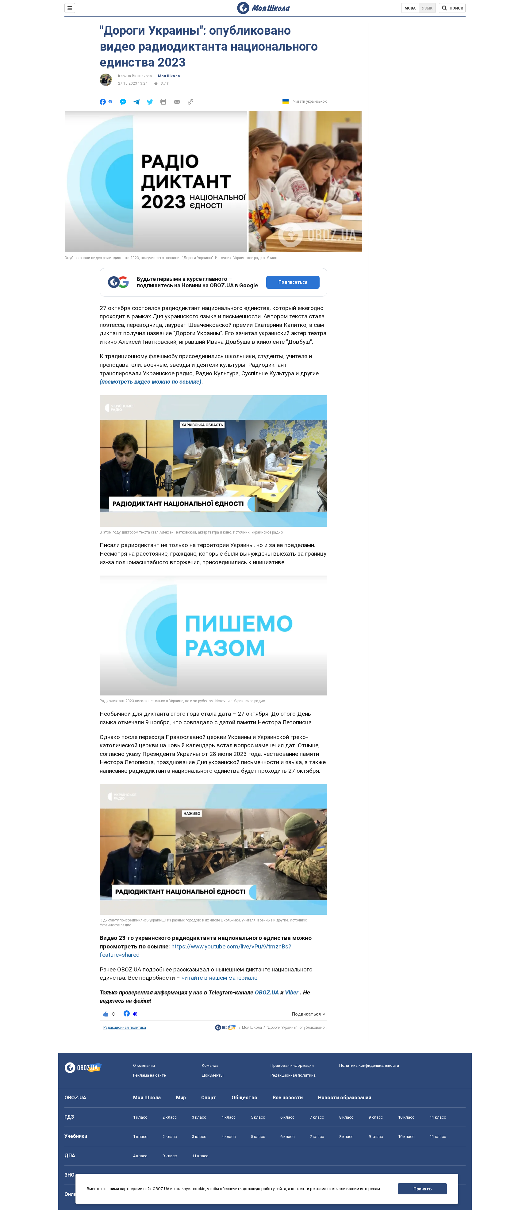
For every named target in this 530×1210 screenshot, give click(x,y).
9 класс (376, 1117)
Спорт (208, 1098)
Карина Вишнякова (135, 76)
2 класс (170, 1117)
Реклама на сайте (149, 1075)
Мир (181, 1098)
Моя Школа (169, 76)
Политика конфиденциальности (369, 1065)
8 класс (346, 1117)
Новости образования (344, 1098)
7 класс (317, 1117)
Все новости (288, 1098)
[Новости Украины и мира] (225, 1029)
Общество (244, 1098)
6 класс (287, 1117)
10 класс (406, 1117)
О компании (144, 1065)
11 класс (438, 1117)
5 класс (258, 1117)
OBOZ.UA (75, 1098)
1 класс (140, 1117)
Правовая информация (292, 1065)
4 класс (228, 1117)
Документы (213, 1075)
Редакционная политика (124, 1027)
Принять (422, 1188)
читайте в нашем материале (219, 977)
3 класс (199, 1117)
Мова (410, 8)
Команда (210, 1065)
